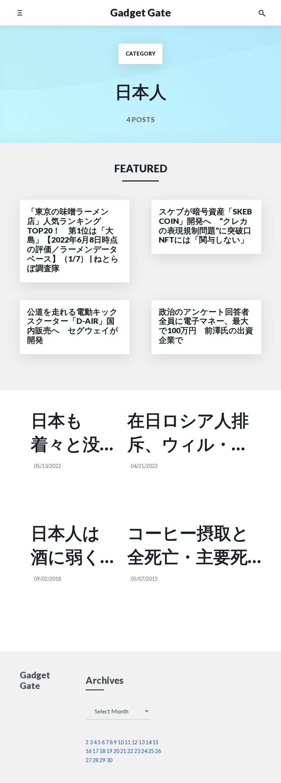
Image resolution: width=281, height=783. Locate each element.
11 (128, 742)
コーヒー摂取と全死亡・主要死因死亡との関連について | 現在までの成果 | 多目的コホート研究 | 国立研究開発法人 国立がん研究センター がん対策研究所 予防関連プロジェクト (194, 545)
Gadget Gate (140, 12)
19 (109, 751)
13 (142, 742)
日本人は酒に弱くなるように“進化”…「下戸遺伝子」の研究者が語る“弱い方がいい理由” (70, 545)
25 (151, 751)
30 (109, 760)
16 (88, 751)
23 (137, 751)
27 (88, 760)
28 (95, 760)
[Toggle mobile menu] (19, 12)
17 (95, 751)
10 (121, 742)
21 (123, 751)
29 (102, 760)
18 (102, 751)
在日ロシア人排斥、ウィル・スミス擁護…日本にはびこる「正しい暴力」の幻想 (188, 433)
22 (130, 751)
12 (135, 742)
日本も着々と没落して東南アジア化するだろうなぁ (66, 433)
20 (116, 751)
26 (158, 751)
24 (144, 751)
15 (155, 742)
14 (148, 742)
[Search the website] (262, 13)
